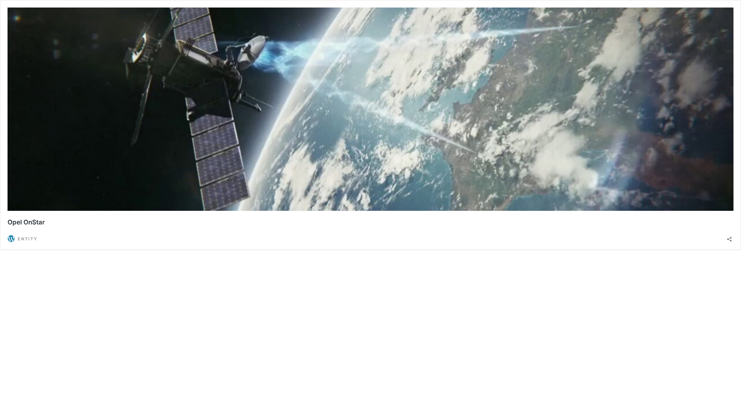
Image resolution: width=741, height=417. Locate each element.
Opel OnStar (26, 222)
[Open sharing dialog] (729, 237)
